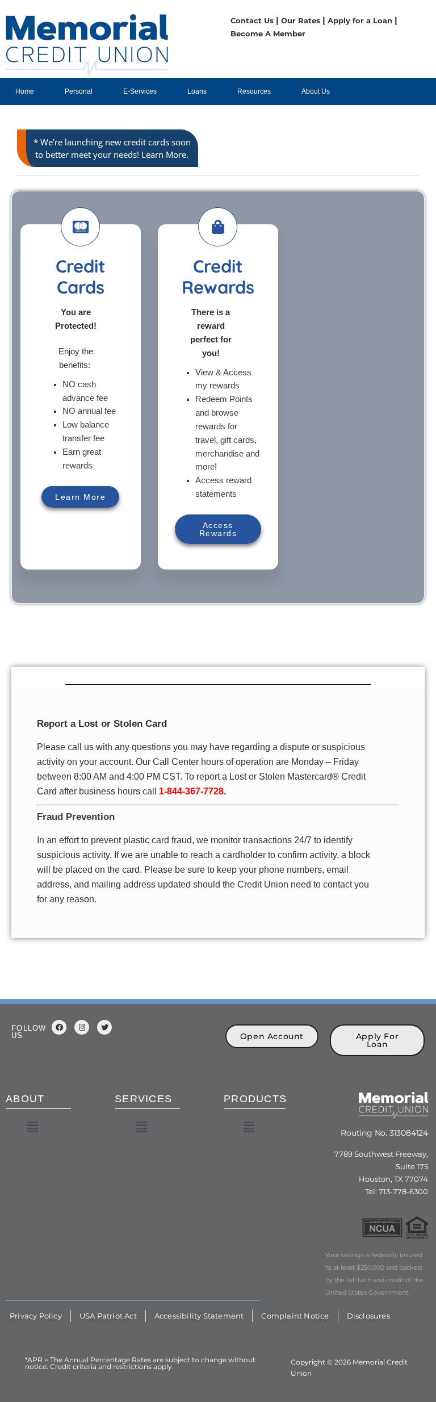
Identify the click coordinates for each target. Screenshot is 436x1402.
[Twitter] (104, 1027)
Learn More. (164, 154)
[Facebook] (59, 1027)
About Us (315, 91)
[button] (32, 1127)
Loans (197, 91)
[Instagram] (81, 1027)
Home (24, 91)
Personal (79, 91)
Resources (254, 91)
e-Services (140, 91)
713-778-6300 (402, 1191)
